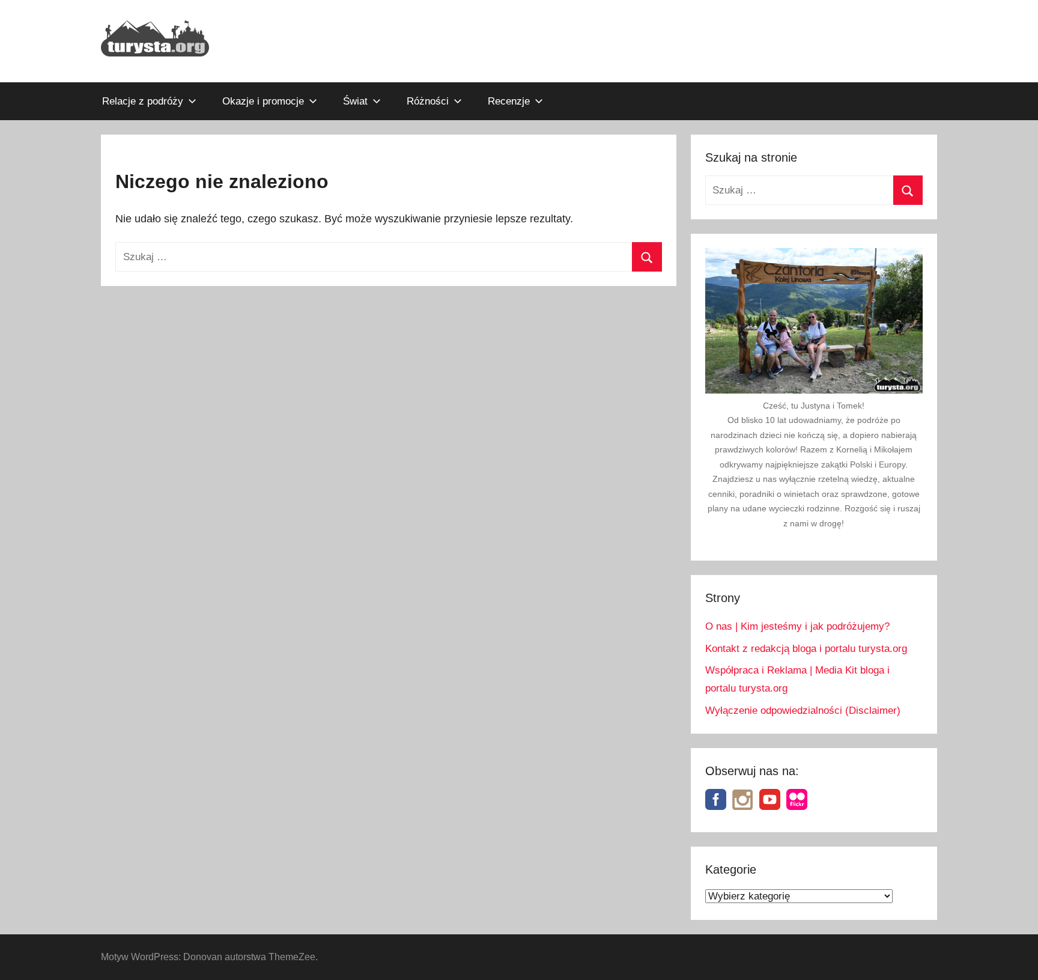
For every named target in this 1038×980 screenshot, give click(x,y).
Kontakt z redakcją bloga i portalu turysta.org (806, 648)
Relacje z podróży (142, 101)
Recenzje (509, 101)
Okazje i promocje (263, 101)
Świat (355, 101)
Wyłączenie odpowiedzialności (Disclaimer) (802, 710)
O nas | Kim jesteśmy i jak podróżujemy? (797, 626)
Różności (428, 101)
